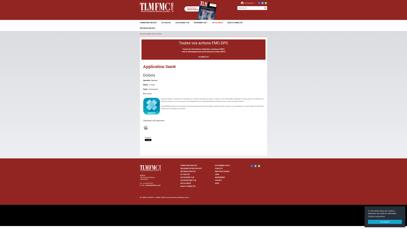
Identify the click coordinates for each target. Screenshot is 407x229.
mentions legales (222, 171)
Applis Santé (217, 23)
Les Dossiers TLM (182, 23)
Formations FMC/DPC (148, 23)
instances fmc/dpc (188, 171)
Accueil (142, 34)
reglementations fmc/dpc (191, 168)
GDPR (217, 183)
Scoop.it (148, 138)
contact (218, 180)
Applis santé (151, 34)
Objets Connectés (187, 186)
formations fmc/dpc (188, 165)
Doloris (159, 34)
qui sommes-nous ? (222, 165)
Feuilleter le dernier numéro (192, 8)
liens (217, 174)
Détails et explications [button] (376, 216)
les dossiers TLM (187, 177)
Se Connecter (249, 3)
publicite (219, 168)
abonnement (220, 177)
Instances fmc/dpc (147, 28)
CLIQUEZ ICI (203, 57)
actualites (185, 174)
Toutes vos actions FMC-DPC (203, 43)
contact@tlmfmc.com (153, 185)
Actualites (166, 23)
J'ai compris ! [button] (385, 222)
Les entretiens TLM (188, 180)
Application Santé (159, 66)
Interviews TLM (200, 23)
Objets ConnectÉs (235, 23)
